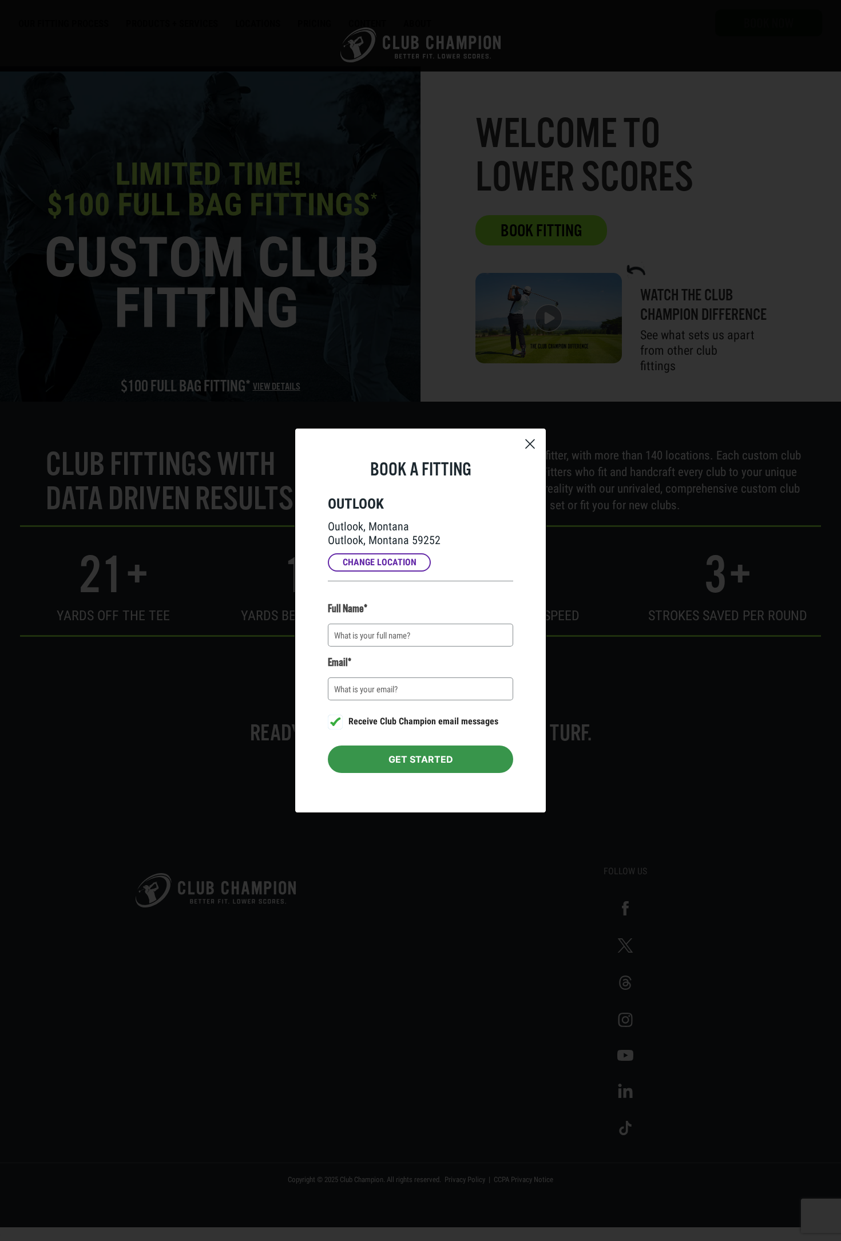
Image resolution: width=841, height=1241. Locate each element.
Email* (339, 662)
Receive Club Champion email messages (422, 721)
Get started (420, 759)
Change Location (379, 562)
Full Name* (347, 608)
